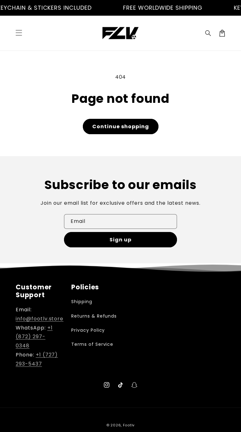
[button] (208, 33)
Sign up (120, 239)
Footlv (129, 425)
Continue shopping (120, 126)
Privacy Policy (88, 330)
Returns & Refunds (94, 316)
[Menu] (19, 33)
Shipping (81, 301)
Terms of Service (92, 344)
